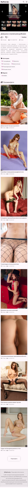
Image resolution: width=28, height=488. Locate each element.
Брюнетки (16, 61)
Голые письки (6, 64)
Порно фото (14, 458)
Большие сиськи (7, 69)
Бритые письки (16, 64)
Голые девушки (6, 61)
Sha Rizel (5, 75)
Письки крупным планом (9, 66)
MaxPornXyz (5, 2)
